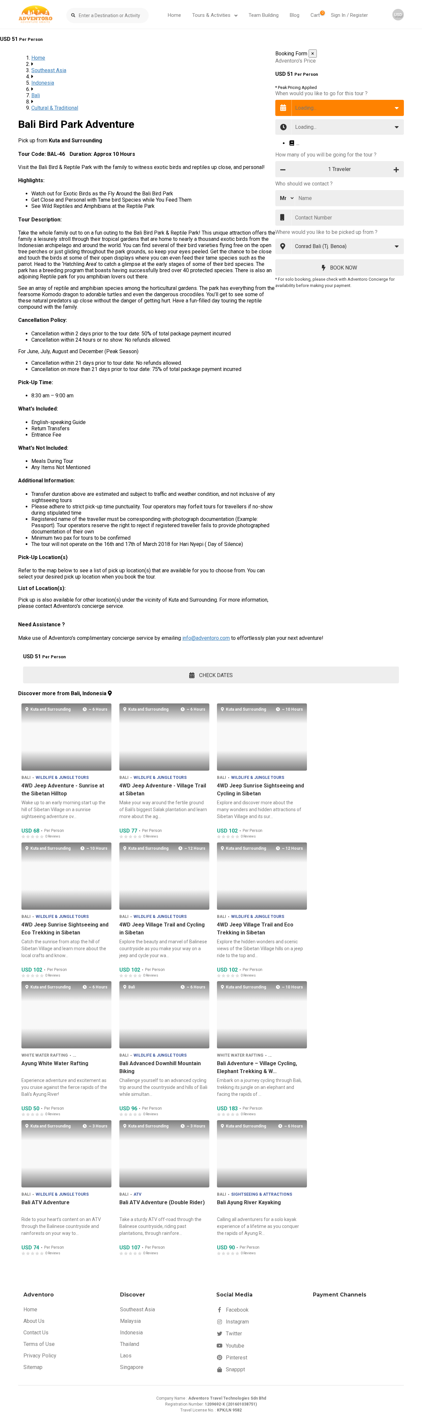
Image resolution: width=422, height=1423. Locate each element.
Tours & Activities (212, 15)
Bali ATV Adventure (45, 1202)
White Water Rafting (44, 1055)
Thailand (129, 1344)
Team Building (264, 15)
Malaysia (130, 1321)
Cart (317, 14)
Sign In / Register (349, 15)
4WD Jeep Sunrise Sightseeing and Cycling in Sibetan (260, 790)
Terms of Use (39, 1344)
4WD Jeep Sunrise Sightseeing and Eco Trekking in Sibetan (64, 929)
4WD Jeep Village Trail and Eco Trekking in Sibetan (255, 929)
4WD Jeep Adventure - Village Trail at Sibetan (162, 790)
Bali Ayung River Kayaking (249, 1202)
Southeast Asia (48, 70)
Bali (35, 95)
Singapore (131, 1367)
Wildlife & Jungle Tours (62, 777)
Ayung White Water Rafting (54, 1064)
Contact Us (35, 1332)
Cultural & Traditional (54, 108)
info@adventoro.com (206, 638)
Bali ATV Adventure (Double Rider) (161, 1202)
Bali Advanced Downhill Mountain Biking (159, 1068)
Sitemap (33, 1367)
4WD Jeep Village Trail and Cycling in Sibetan (161, 929)
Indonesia (42, 83)
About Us (34, 1321)
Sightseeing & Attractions (261, 1194)
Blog (294, 15)
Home (174, 15)
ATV (137, 1194)
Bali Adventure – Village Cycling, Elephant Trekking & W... (257, 1068)
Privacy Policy (39, 1355)
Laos (126, 1355)
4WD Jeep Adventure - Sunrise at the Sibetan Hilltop (62, 790)
